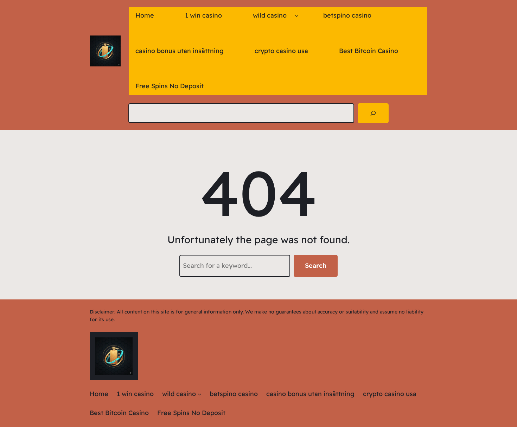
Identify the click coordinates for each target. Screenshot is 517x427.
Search (315, 265)
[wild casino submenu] (297, 16)
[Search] (373, 113)
